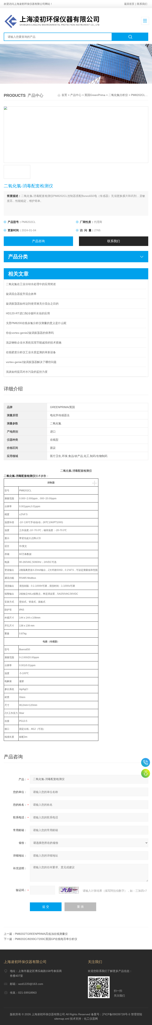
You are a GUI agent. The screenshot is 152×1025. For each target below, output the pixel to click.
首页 (65, 95)
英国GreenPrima (95, 95)
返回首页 (129, 3)
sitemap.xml (61, 1018)
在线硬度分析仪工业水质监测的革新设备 (31, 352)
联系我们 (142, 3)
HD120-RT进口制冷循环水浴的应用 (28, 313)
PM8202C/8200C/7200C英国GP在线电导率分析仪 (46, 939)
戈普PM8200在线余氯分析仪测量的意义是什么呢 (36, 323)
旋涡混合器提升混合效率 (21, 293)
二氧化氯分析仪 (118, 95)
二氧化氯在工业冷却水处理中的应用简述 (31, 284)
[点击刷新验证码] (69, 890)
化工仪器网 (91, 1018)
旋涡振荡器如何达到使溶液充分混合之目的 (32, 303)
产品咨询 (38, 241)
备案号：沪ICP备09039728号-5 (110, 1014)
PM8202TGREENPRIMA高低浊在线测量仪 (41, 933)
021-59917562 (145, 762)
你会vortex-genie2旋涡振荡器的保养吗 (30, 332)
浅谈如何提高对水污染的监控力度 (27, 371)
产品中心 (75, 95)
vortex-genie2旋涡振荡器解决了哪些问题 (31, 362)
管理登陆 (136, 1014)
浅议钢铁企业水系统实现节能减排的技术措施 (33, 342)
